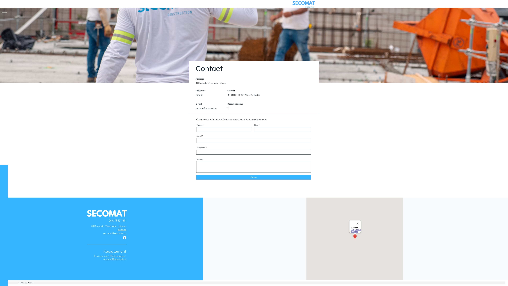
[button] (4, 11)
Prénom (200, 125)
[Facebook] (228, 108)
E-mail (199, 136)
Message (200, 159)
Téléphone (201, 147)
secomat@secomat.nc (114, 259)
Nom (256, 125)
